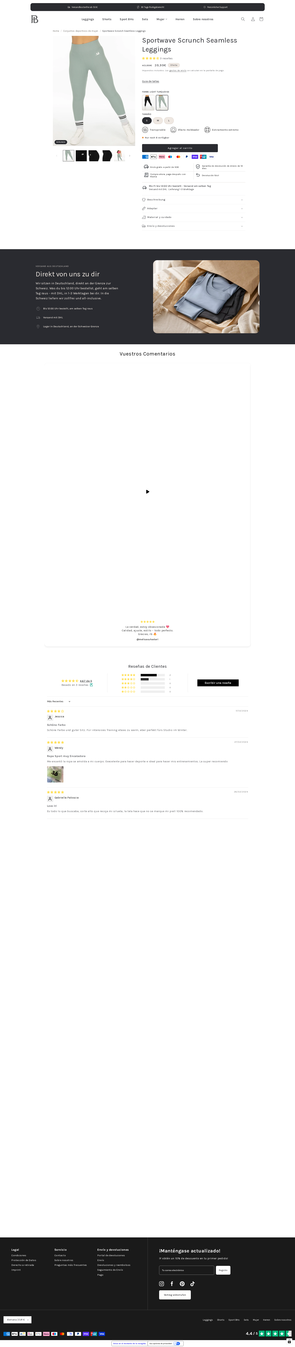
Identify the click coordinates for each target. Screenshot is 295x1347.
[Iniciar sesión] (253, 19)
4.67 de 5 (86, 681)
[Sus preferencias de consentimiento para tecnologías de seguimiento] (289, 1341)
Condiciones (18, 1255)
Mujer (160, 19)
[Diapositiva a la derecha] (129, 156)
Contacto (60, 1255)
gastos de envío (178, 70)
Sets (145, 19)
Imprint (16, 1269)
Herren (180, 19)
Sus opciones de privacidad (160, 1344)
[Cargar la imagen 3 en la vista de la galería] (81, 155)
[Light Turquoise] (162, 102)
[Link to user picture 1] (55, 774)
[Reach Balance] (34, 19)
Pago (100, 1274)
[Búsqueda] (243, 19)
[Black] (148, 102)
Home (56, 31)
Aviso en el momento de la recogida (129, 1344)
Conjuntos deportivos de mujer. (81, 31)
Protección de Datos (23, 1260)
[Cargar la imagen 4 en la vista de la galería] (94, 155)
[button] (261, 19)
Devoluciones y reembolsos (114, 1265)
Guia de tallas (150, 81)
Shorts (106, 19)
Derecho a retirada (22, 1265)
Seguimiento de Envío (110, 1269)
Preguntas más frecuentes (70, 1265)
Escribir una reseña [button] (218, 682)
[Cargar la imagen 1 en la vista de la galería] (68, 155)
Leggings (88, 19)
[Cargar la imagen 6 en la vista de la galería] (119, 155)
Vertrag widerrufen (175, 1294)
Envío (100, 1260)
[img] (55, 711)
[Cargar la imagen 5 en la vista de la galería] (106, 155)
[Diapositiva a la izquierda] (56, 156)
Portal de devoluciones (111, 1255)
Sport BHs (127, 19)
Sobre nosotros (203, 19)
